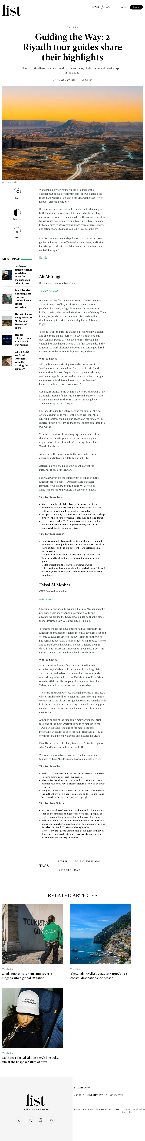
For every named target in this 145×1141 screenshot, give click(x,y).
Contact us (116, 1095)
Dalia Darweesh (67, 80)
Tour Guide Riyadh (87, 862)
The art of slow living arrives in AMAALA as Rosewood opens (23, 321)
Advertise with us (97, 1095)
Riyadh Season (82, 1088)
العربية (124, 7)
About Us (79, 1095)
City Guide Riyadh (70, 870)
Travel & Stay (73, 27)
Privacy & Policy (83, 1109)
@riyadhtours (46, 599)
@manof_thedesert (48, 291)
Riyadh (62, 862)
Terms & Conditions (107, 1109)
